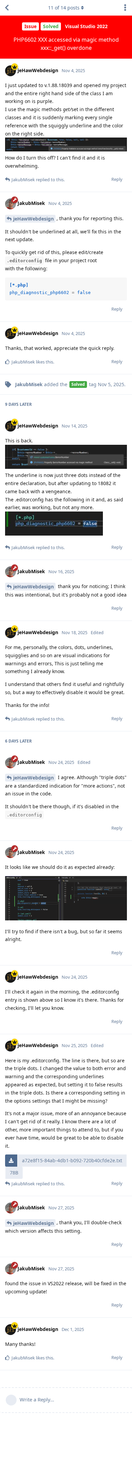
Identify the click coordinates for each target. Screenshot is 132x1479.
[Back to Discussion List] (7, 8)
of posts (64, 7)
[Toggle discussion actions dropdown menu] (125, 8)
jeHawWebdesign (33, 218)
